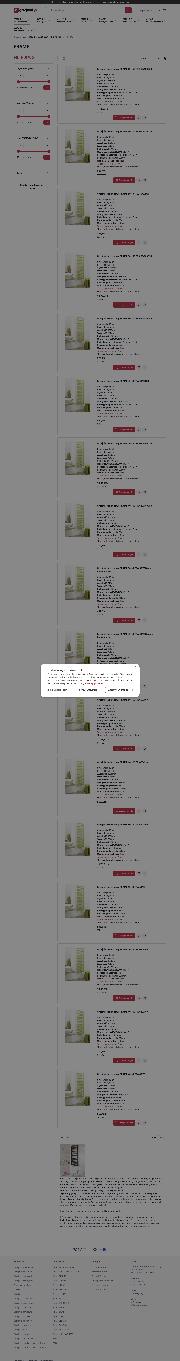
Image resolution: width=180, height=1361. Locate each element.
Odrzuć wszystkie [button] (88, 690)
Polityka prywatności (94, 683)
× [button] (135, 667)
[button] (57, 690)
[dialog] (90, 680)
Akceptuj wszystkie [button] (118, 690)
